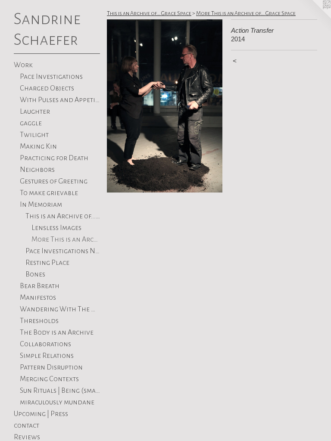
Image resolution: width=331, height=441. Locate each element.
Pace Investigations (51, 77)
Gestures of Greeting (53, 181)
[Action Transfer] (164, 106)
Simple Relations (47, 356)
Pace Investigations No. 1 (62, 251)
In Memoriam (41, 204)
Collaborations (45, 344)
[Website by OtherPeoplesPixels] (314, 17)
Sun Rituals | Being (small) (60, 390)
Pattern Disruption (51, 367)
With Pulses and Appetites (60, 100)
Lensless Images (56, 228)
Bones (35, 274)
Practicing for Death (54, 158)
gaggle (31, 123)
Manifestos (38, 297)
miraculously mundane (57, 402)
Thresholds (39, 321)
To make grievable (49, 193)
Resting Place (47, 263)
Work (23, 65)
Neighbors (37, 170)
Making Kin (38, 146)
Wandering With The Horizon (60, 309)
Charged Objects (47, 88)
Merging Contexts (49, 379)
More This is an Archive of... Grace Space (65, 239)
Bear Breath (39, 286)
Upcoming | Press (41, 414)
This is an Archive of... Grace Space (62, 216)
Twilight (34, 135)
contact (26, 425)
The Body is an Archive (57, 332)
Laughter (35, 111)
